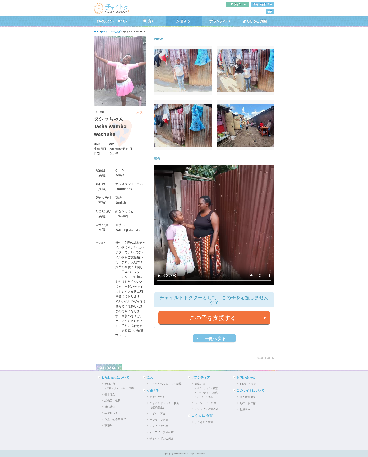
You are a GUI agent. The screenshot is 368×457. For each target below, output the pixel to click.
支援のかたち (158, 397)
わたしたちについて (112, 21)
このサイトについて (250, 390)
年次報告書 (111, 413)
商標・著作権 (248, 403)
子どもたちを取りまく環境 (166, 384)
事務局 (108, 425)
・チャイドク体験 (204, 396)
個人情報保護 (248, 397)
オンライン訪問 (159, 420)
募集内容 (200, 384)
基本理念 (109, 394)
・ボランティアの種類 (206, 388)
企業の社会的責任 (115, 419)
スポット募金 (158, 413)
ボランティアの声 (205, 403)
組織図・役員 (112, 400)
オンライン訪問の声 (162, 432)
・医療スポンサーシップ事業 (119, 388)
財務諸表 (109, 407)
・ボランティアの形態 (206, 392)
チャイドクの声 (159, 426)
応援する (184, 21)
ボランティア (220, 21)
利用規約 (245, 409)
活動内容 (109, 384)
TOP (96, 31)
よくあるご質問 (256, 21)
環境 (148, 21)
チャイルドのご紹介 (111, 31)
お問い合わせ (246, 377)
